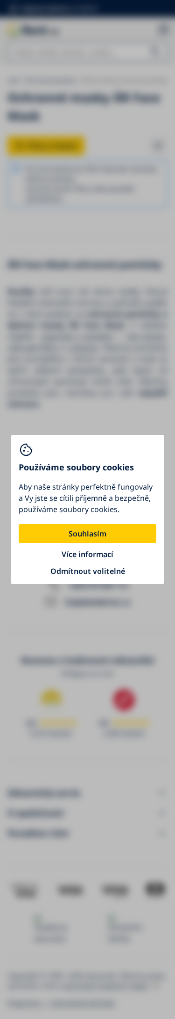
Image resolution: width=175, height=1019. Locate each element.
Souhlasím (87, 533)
